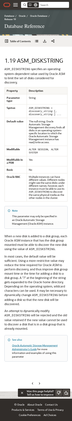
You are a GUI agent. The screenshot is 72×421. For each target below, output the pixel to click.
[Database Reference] (36, 41)
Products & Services (23, 409)
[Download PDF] (44, 41)
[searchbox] (53, 5)
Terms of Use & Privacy (50, 409)
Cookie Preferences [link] (30, 415)
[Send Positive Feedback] (66, 392)
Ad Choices (50, 415)
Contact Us (51, 404)
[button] (15, 5)
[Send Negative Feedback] (58, 392)
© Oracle (19, 404)
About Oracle (34, 404)
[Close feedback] (22, 392)
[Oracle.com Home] (7, 5)
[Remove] (36, 5)
